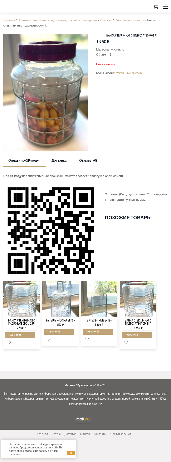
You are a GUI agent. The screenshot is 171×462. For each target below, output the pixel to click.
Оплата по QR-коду (23, 160)
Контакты (100, 433)
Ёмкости (106, 20)
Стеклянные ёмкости (129, 20)
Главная (9, 20)
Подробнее (14, 334)
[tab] (24, 160)
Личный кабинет (120, 433)
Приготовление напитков (35, 20)
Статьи (56, 433)
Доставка (59, 160)
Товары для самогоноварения (76, 20)
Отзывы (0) (88, 160)
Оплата (85, 433)
